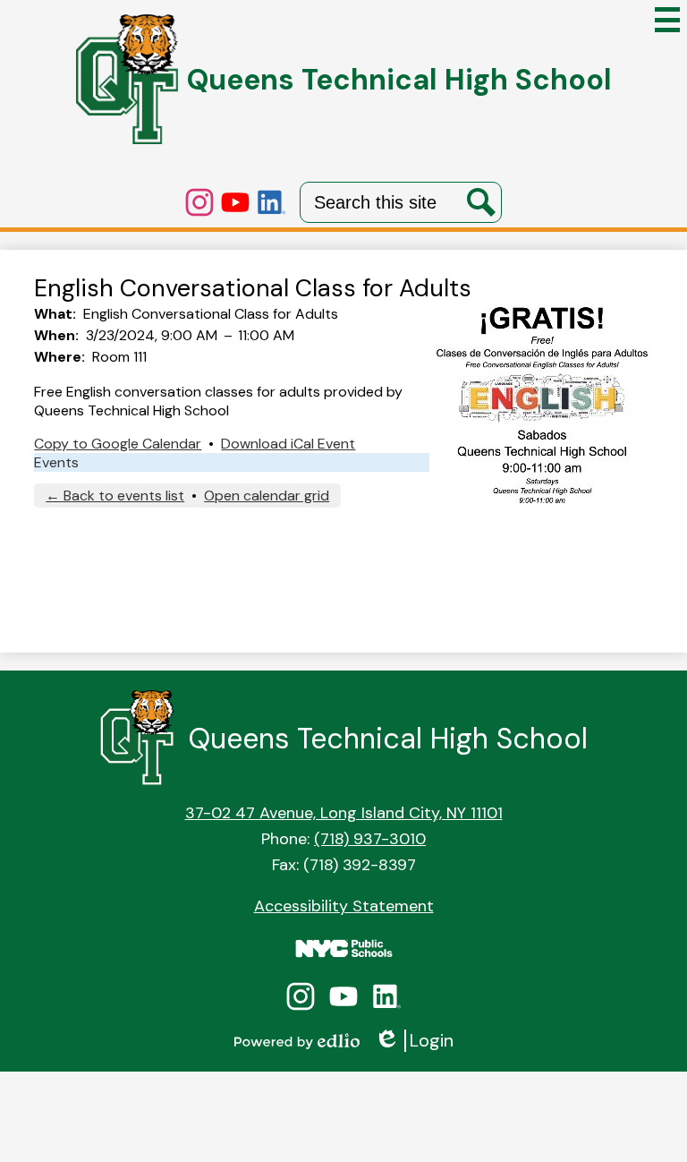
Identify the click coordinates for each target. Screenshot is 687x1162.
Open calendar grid (266, 495)
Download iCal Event (288, 443)
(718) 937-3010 (370, 839)
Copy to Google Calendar (117, 443)
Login (414, 1041)
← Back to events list (115, 495)
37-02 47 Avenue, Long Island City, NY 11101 (344, 813)
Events (56, 462)
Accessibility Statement (344, 906)
